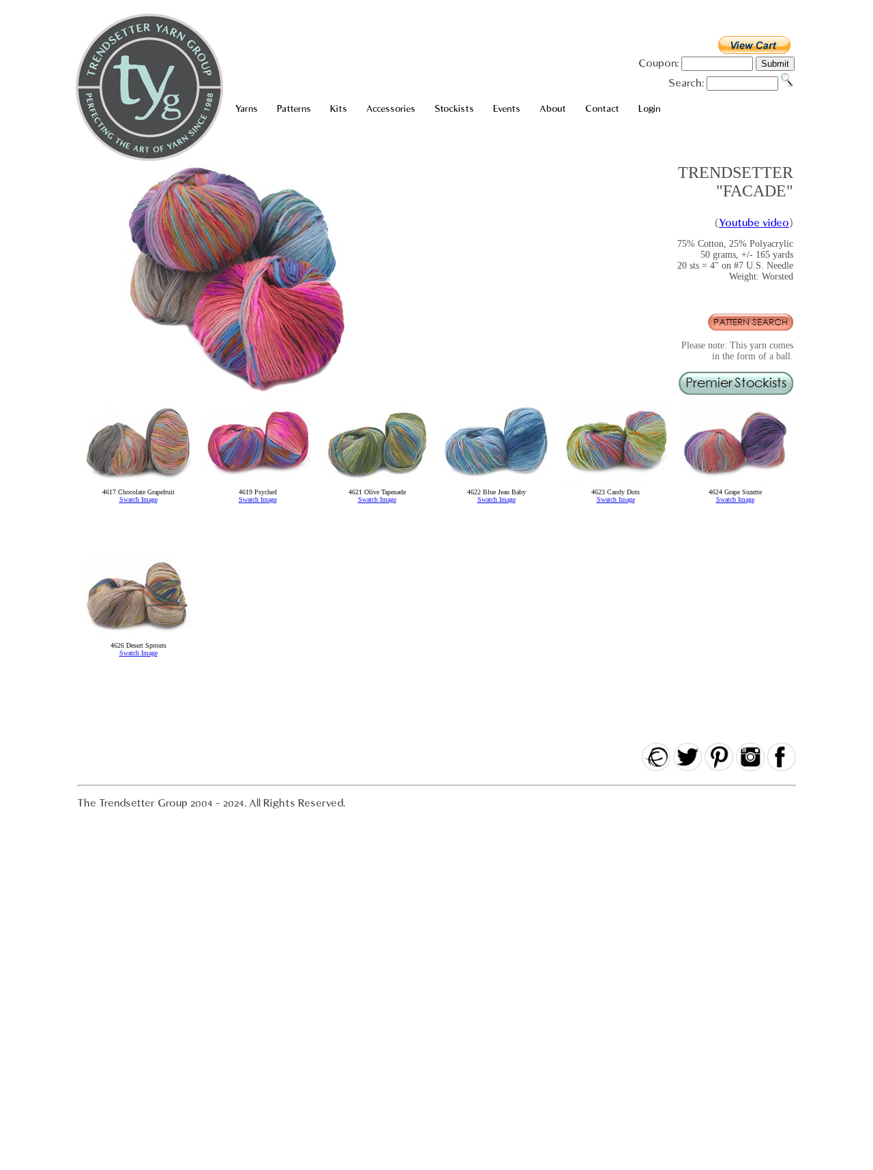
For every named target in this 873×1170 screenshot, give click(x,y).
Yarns (246, 109)
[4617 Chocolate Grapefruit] (138, 486)
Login (649, 109)
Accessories (390, 109)
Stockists (454, 109)
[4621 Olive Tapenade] (377, 486)
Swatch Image (138, 499)
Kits (338, 109)
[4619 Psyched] (257, 486)
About (552, 109)
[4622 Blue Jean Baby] (496, 486)
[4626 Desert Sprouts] (138, 639)
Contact (602, 109)
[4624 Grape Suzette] (735, 486)
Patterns (294, 109)
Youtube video (754, 223)
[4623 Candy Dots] (615, 486)
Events (506, 109)
